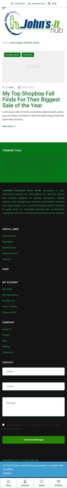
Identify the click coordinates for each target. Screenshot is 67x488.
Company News (12, 54)
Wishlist (58, 485)
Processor (9, 172)
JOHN (10, 87)
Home (5, 42)
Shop (8, 485)
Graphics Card (41, 158)
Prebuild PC (44, 165)
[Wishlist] (58, 481)
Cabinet (8, 158)
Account (25, 485)
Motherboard (10, 165)
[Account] (25, 481)
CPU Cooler (22, 158)
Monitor (57, 158)
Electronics (27, 54)
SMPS (32, 172)
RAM (21, 172)
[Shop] (8, 481)
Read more (7, 126)
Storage (44, 172)
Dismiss (7, 473)
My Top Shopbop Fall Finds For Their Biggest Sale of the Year (31, 99)
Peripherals (27, 165)
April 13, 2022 (28, 87)
